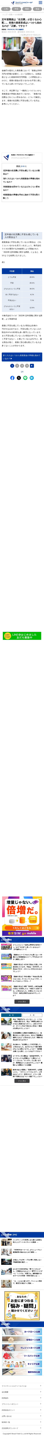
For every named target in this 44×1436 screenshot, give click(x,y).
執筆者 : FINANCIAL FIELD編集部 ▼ (23, 154)
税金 (37, 9)
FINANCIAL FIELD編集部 (15, 29)
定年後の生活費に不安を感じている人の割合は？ (21, 172)
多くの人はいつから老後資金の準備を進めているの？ (21, 180)
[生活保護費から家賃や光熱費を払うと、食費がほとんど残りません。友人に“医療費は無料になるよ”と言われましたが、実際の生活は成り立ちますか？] (6, 1035)
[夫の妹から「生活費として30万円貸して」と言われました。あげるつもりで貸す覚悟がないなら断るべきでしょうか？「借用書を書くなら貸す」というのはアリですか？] (6, 1047)
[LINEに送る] (25, 378)
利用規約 (5, 1398)
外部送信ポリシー (8, 1410)
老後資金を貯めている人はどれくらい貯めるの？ (21, 188)
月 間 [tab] (32, 1015)
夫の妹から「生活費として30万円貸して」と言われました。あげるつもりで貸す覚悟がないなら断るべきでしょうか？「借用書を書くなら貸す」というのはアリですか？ (27, 1048)
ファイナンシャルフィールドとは (14, 1386)
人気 (6, 9)
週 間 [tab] (11, 1015)
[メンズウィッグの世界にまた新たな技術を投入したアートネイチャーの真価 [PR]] (22, 1245)
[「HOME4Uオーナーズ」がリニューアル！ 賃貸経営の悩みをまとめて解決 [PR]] (22, 1255)
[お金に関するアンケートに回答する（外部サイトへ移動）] (22, 1305)
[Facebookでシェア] (12, 378)
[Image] (22, 636)
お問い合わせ (7, 1416)
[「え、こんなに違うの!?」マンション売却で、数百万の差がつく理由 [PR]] (22, 1287)
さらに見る (22, 1001)
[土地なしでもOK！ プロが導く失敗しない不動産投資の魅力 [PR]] (22, 1264)
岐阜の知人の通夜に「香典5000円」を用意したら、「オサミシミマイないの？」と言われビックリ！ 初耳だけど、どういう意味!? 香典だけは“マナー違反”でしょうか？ (27, 1073)
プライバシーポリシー (10, 1404)
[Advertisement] (22, 129)
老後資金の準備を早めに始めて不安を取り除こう (21, 196)
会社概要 (5, 1392)
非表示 (23, 166)
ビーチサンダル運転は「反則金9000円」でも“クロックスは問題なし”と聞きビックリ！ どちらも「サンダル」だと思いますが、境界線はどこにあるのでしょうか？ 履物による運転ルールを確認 (27, 1060)
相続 (27, 9)
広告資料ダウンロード (10, 1428)
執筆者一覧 (6, 1422)
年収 (16, 9)
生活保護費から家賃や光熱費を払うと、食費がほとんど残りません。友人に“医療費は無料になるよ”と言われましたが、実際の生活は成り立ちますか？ (28, 1036)
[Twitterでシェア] (19, 378)
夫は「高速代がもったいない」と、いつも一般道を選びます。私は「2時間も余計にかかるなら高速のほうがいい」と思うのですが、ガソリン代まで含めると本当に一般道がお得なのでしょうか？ (28, 1023)
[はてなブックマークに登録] (32, 378)
